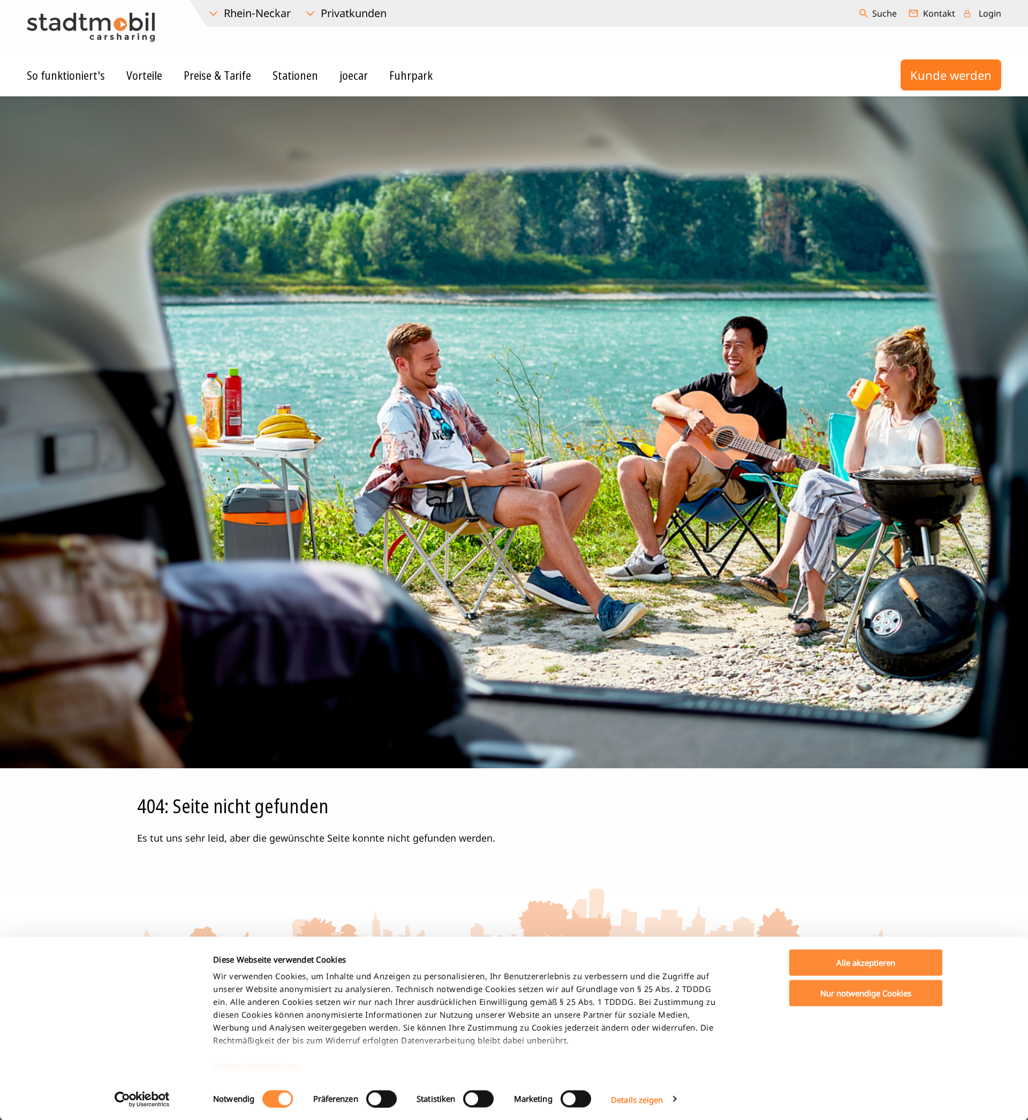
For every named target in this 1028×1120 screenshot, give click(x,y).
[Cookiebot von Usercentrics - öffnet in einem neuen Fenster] (142, 1099)
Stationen (295, 75)
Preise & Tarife (217, 75)
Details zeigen (637, 1099)
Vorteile (144, 75)
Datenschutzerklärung (256, 1066)
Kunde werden (951, 75)
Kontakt (939, 13)
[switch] (381, 1098)
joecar (353, 75)
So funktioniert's (66, 75)
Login (990, 13)
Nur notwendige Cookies (865, 992)
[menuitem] (879, 13)
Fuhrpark (411, 75)
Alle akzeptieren (865, 962)
